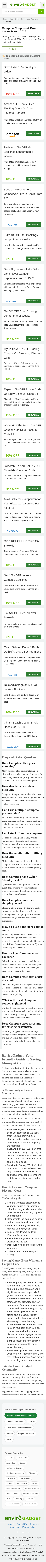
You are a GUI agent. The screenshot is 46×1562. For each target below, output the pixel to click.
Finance (9, 1483)
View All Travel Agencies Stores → (20, 1415)
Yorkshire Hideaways (15, 1421)
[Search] (41, 11)
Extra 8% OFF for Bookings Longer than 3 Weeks (21, 237)
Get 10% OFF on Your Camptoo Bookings (17, 577)
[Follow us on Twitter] (23, 1532)
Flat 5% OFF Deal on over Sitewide (20, 615)
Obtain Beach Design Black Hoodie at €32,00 (21, 725)
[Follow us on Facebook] (17, 1532)
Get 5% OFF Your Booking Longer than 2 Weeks (20, 313)
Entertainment (25, 1478)
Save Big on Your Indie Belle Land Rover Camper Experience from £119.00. (21, 274)
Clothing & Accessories (15, 1473)
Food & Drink (22, 1483)
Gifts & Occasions (13, 1489)
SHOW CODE (33, 94)
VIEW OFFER (33, 133)
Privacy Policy (28, 1527)
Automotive (11, 1463)
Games (34, 1483)
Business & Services (14, 1468)
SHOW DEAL (33, 179)
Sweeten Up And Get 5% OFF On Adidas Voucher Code (22, 468)
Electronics (11, 1478)
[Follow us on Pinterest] (28, 1532)
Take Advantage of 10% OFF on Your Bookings (21, 687)
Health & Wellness (32, 1489)
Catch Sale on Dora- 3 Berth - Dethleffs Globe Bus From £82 (22, 649)
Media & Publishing (30, 1494)
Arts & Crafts (22, 1458)
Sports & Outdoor (13, 1504)
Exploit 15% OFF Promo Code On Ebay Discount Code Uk (22, 391)
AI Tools (10, 1458)
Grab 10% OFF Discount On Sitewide (21, 543)
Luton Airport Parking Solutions (19, 1427)
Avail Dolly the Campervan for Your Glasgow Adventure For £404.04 (22, 503)
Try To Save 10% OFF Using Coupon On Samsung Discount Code (23, 353)
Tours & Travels (30, 1504)
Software (30, 1499)
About (11, 1524)
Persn (9, 1440)
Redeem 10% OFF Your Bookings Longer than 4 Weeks (18, 152)
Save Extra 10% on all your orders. (20, 69)
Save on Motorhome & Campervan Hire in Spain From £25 (23, 194)
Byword (10, 1434)
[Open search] (42, 5)
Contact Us (22, 1524)
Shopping (18, 1499)
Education (32, 1473)
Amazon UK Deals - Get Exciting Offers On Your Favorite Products (19, 108)
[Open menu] (4, 5)
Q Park (32, 1421)
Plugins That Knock (26, 1434)
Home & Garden (12, 1494)
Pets (8, 1499)
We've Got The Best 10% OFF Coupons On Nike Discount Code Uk (22, 430)
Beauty (22, 1463)
